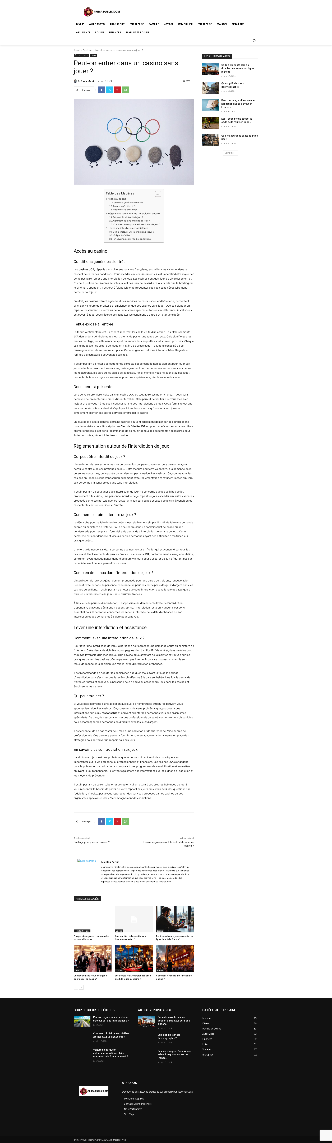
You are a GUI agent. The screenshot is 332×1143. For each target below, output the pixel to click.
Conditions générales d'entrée (127, 202)
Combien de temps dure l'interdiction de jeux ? (136, 224)
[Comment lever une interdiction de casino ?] (175, 958)
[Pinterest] (117, 89)
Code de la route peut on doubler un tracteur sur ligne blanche (237, 68)
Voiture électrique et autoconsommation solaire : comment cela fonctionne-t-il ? (110, 1053)
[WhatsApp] (125, 89)
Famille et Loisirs (91, 50)
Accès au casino (117, 198)
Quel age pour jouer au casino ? (92, 842)
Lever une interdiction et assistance (128, 228)
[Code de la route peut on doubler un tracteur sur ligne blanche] (210, 69)
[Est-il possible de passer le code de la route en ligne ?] (210, 123)
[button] (254, 41)
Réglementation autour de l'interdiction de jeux (134, 213)
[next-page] (81, 987)
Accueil (77, 50)
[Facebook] (101, 89)
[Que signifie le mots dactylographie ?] (210, 88)
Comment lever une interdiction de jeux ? (133, 232)
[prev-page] (76, 987)
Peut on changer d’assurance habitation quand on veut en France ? (238, 103)
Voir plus (229, 152)
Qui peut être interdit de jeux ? (128, 217)
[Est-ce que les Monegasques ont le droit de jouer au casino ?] (134, 958)
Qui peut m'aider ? (122, 235)
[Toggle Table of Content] (156, 194)
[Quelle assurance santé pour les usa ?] (210, 140)
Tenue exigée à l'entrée (124, 206)
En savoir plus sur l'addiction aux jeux (132, 239)
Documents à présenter (125, 209)
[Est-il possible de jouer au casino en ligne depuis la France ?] (175, 919)
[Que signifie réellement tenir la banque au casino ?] (134, 919)
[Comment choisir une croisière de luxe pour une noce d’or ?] (82, 1038)
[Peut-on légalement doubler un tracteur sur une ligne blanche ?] (82, 1021)
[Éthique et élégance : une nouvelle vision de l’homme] (93, 919)
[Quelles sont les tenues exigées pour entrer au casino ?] (93, 958)
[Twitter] (109, 89)
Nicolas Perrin (88, 81)
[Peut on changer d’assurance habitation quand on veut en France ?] (210, 105)
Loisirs (93, 55)
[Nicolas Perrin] (76, 81)
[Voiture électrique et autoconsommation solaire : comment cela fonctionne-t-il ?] (82, 1054)
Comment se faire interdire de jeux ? (131, 220)
